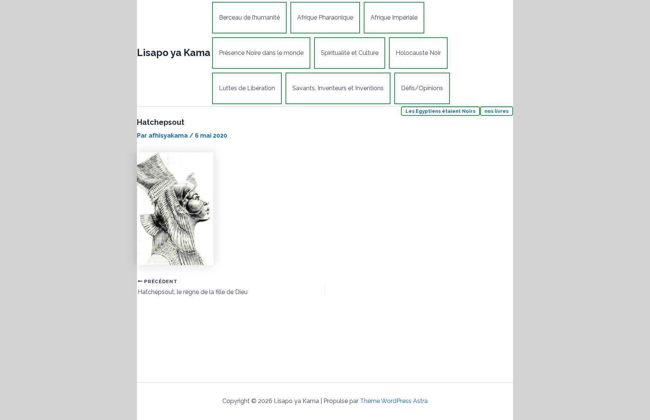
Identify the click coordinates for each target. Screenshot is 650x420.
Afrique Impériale (394, 17)
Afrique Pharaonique (325, 17)
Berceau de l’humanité (249, 17)
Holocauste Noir (418, 52)
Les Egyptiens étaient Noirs (440, 111)
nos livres (496, 111)
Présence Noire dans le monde (261, 52)
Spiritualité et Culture (349, 52)
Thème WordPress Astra (394, 401)
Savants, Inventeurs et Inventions (338, 88)
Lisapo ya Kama (173, 52)
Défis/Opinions (422, 88)
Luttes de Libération (247, 88)
